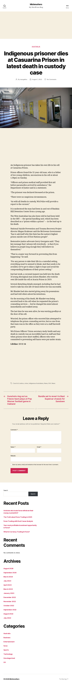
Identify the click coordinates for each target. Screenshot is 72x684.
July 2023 (7, 581)
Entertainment (9, 642)
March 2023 (8, 589)
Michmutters (36, 4)
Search (6, 490)
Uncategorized (9, 658)
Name (13, 447)
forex (6, 646)
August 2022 (8, 614)
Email (39, 447)
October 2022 (9, 606)
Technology (8, 654)
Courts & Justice (18, 383)
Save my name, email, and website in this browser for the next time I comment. (35, 464)
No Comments (51, 79)
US (5, 662)
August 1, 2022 (37, 79)
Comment (14, 430)
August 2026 (8, 568)
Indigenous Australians (36, 383)
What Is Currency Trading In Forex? (17, 532)
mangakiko (23, 79)
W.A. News (51, 383)
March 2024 (8, 577)
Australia (36, 46)
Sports (6, 650)
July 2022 (7, 618)
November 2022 (10, 601)
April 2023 (8, 585)
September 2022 (10, 610)
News (46, 383)
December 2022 (10, 597)
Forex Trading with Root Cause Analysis (18, 521)
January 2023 (9, 593)
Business (7, 638)
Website (13, 456)
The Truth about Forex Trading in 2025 (18, 517)
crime (26, 383)
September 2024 (10, 573)
